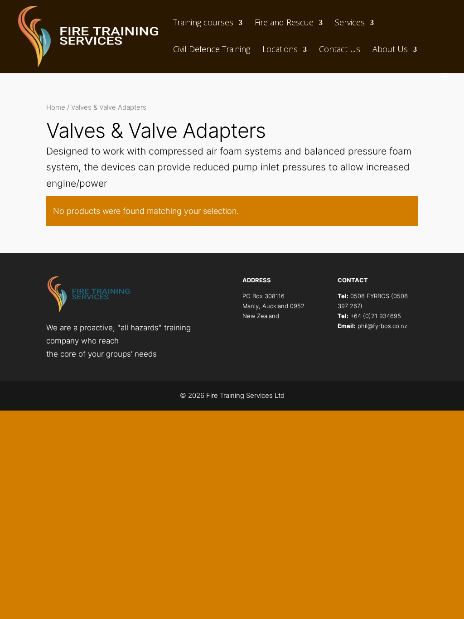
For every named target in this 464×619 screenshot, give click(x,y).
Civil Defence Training (211, 49)
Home (55, 107)
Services (350, 23)
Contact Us (339, 49)
